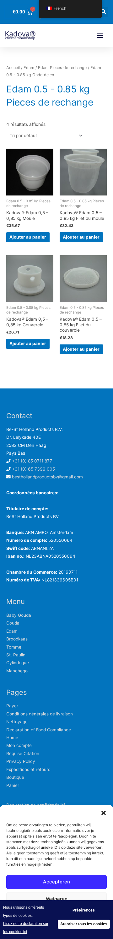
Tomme (13, 647)
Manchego (17, 670)
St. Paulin (15, 654)
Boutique (15, 777)
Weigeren (56, 899)
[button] (103, 813)
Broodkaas (17, 638)
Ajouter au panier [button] (27, 237)
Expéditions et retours (28, 769)
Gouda (12, 622)
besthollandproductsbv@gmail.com (47, 476)
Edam (29, 67)
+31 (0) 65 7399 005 (33, 469)
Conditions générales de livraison (39, 713)
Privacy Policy (20, 761)
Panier (12, 785)
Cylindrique (17, 662)
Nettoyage (17, 721)
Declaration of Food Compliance (38, 729)
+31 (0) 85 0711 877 (32, 460)
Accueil (13, 67)
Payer (12, 705)
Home (12, 737)
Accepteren (56, 882)
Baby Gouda (18, 615)
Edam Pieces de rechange (62, 67)
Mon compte (19, 745)
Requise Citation (22, 753)
